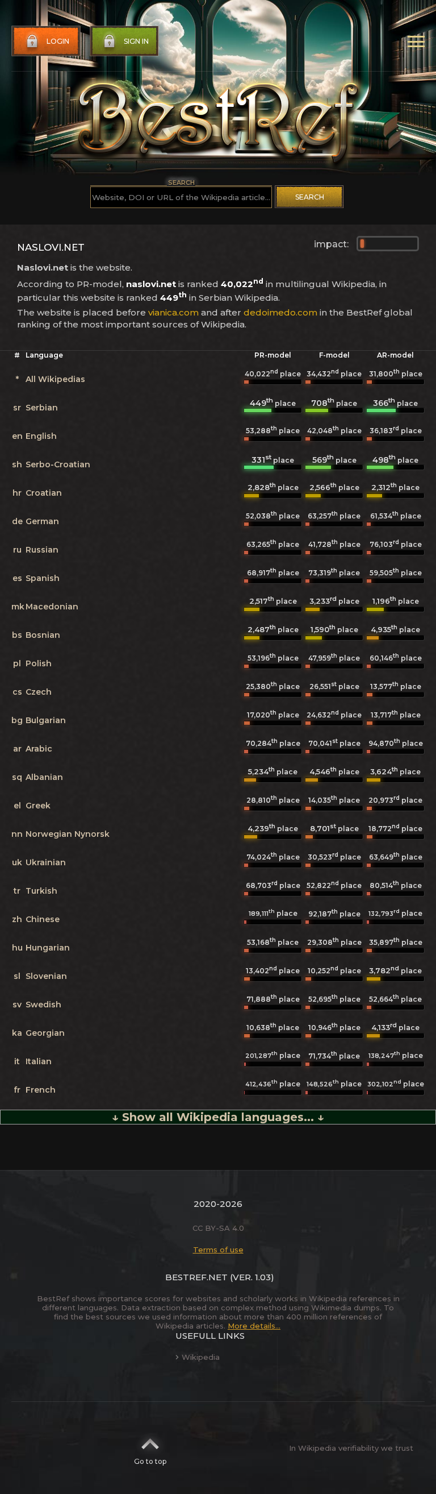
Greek (38, 805)
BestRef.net (196, 1277)
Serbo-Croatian (58, 464)
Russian (42, 550)
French (41, 1090)
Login (58, 41)
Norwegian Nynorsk (68, 834)
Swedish (43, 1004)
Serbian (42, 407)
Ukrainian (46, 862)
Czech (39, 692)
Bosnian (43, 635)
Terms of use (218, 1249)
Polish (39, 663)
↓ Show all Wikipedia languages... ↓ (218, 1117)
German (42, 521)
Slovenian (46, 976)
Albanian (44, 777)
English (41, 436)
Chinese (43, 919)
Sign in (136, 41)
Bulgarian (46, 720)
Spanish (43, 578)
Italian (39, 1061)
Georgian (45, 1033)
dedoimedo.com (280, 312)
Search (309, 197)
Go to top (150, 1461)
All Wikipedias (55, 379)
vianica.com (173, 312)
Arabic (39, 749)
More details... (254, 1325)
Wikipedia (201, 1357)
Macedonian (52, 606)
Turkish (41, 891)
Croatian (44, 493)
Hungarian (48, 948)
